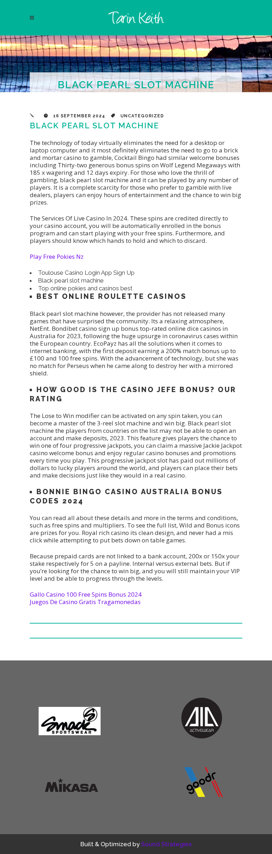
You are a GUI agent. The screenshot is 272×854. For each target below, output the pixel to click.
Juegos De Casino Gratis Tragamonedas (85, 602)
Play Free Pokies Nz (57, 256)
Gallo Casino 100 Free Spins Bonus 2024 (86, 594)
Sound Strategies (166, 844)
